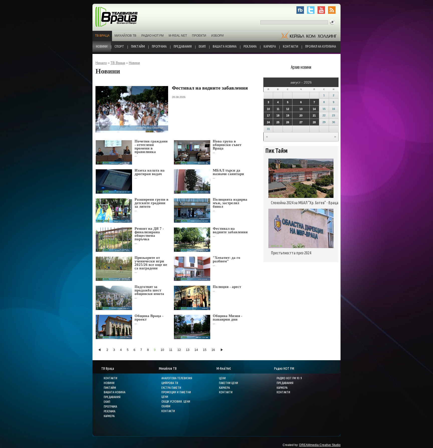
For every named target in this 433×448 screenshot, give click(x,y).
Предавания (183, 46)
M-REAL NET (178, 35)
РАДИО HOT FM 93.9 (289, 378)
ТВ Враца (102, 35)
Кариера (270, 46)
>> (222, 350)
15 (204, 350)
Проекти (199, 35)
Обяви (165, 406)
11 (170, 350)
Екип (202, 46)
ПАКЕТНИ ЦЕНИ (228, 383)
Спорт (119, 46)
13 (187, 350)
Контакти (290, 46)
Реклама (250, 46)
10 (162, 350)
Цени (222, 378)
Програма (159, 46)
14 (196, 350)
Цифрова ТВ (169, 383)
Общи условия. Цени (175, 401)
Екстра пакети (171, 387)
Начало (101, 63)
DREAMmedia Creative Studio (320, 445)
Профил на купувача (320, 46)
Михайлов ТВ (125, 35)
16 (213, 350)
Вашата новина (225, 46)
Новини (101, 46)
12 (179, 350)
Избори (217, 35)
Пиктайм (138, 46)
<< (99, 350)
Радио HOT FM (152, 35)
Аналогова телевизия (176, 378)
